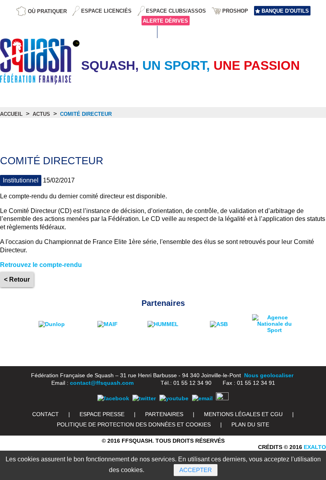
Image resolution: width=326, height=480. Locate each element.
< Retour (17, 279)
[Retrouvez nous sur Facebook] (113, 398)
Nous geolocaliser (269, 375)
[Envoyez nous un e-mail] (202, 398)
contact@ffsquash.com (102, 383)
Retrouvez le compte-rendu (41, 264)
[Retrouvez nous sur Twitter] (144, 398)
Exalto (315, 447)
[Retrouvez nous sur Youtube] (173, 398)
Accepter (195, 470)
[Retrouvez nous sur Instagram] (222, 398)
